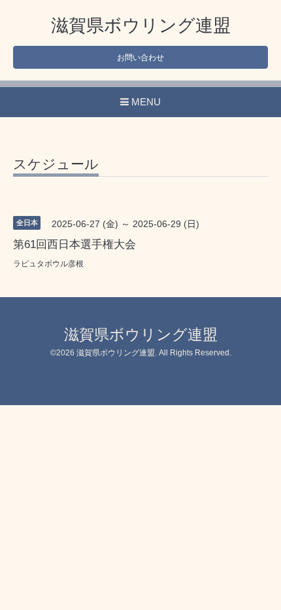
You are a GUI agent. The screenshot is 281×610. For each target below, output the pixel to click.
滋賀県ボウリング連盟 (141, 25)
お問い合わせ (140, 57)
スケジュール (56, 164)
